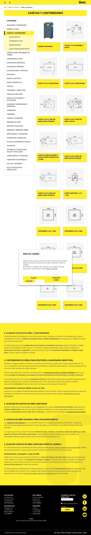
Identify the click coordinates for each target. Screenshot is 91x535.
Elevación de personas (15, 67)
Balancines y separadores (16, 25)
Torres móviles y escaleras (17, 156)
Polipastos (11, 146)
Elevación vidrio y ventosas (17, 70)
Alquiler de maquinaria (13, 7)
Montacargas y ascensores (17, 134)
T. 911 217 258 (36, 512)
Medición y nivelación (15, 126)
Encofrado (11, 74)
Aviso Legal (57, 533)
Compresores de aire (14, 59)
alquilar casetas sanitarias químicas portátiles (65, 447)
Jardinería (11, 114)
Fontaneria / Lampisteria (16, 90)
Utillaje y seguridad (14, 163)
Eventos (10, 86)
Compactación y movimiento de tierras (18, 54)
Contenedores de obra (16, 41)
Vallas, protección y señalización (14, 169)
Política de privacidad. (51, 269)
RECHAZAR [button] (29, 281)
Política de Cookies (77, 533)
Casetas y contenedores (16, 33)
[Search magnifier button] (10, 2)
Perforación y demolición (16, 138)
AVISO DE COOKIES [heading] (31, 254)
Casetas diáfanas (14, 37)
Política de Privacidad (66, 533)
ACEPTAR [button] (33, 278)
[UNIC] (82, 2)
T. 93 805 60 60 (8, 501)
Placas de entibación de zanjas (18, 142)
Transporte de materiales (17, 160)
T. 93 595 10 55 (8, 510)
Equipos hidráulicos (14, 82)
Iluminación (11, 110)
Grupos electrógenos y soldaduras (16, 99)
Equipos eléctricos (14, 78)
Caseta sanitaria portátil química (19, 49)
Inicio (5, 7)
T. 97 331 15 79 (37, 501)
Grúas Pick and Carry (15, 94)
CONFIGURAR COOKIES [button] (56, 278)
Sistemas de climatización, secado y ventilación (17, 151)
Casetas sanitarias (15, 45)
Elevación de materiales (16, 63)
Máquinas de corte (14, 122)
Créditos (85, 533)
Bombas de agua (13, 29)
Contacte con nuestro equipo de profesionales (39, 473)
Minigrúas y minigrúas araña (17, 130)
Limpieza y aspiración (15, 118)
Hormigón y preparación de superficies (17, 105)
